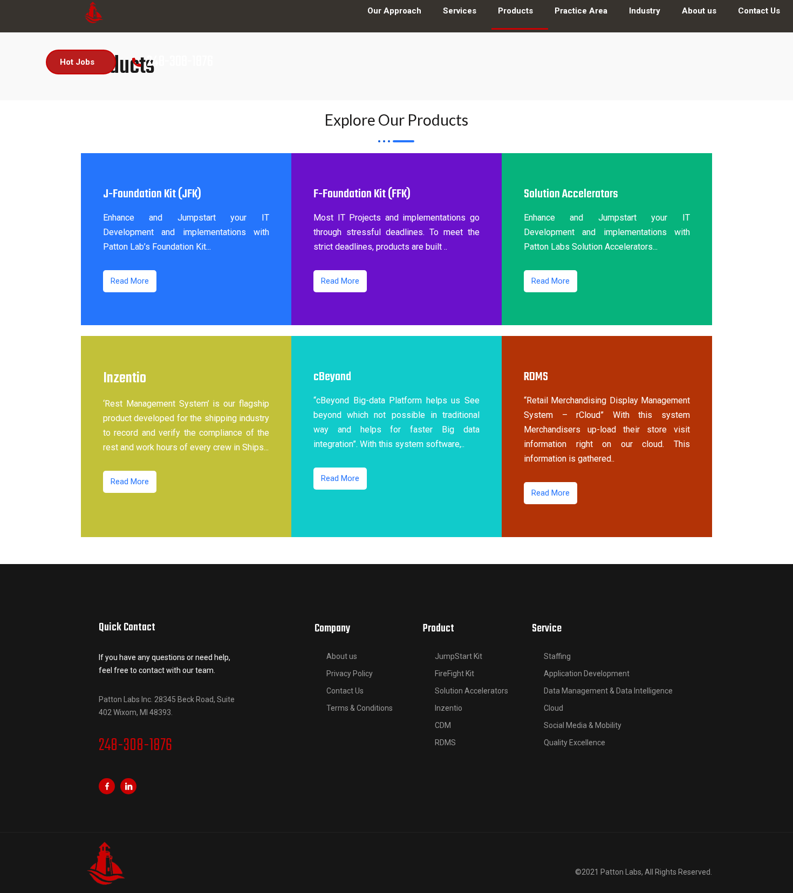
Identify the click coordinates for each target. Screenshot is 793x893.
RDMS (445, 742)
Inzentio (448, 708)
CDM (443, 725)
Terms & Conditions (359, 708)
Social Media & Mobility (582, 725)
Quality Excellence (574, 742)
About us (341, 656)
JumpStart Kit (458, 656)
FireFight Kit (454, 673)
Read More (130, 281)
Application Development (587, 673)
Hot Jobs (77, 62)
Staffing (557, 656)
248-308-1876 (135, 745)
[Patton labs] (93, 12)
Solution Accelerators (471, 690)
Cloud (553, 708)
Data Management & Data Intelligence (608, 690)
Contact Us (345, 690)
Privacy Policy (349, 673)
